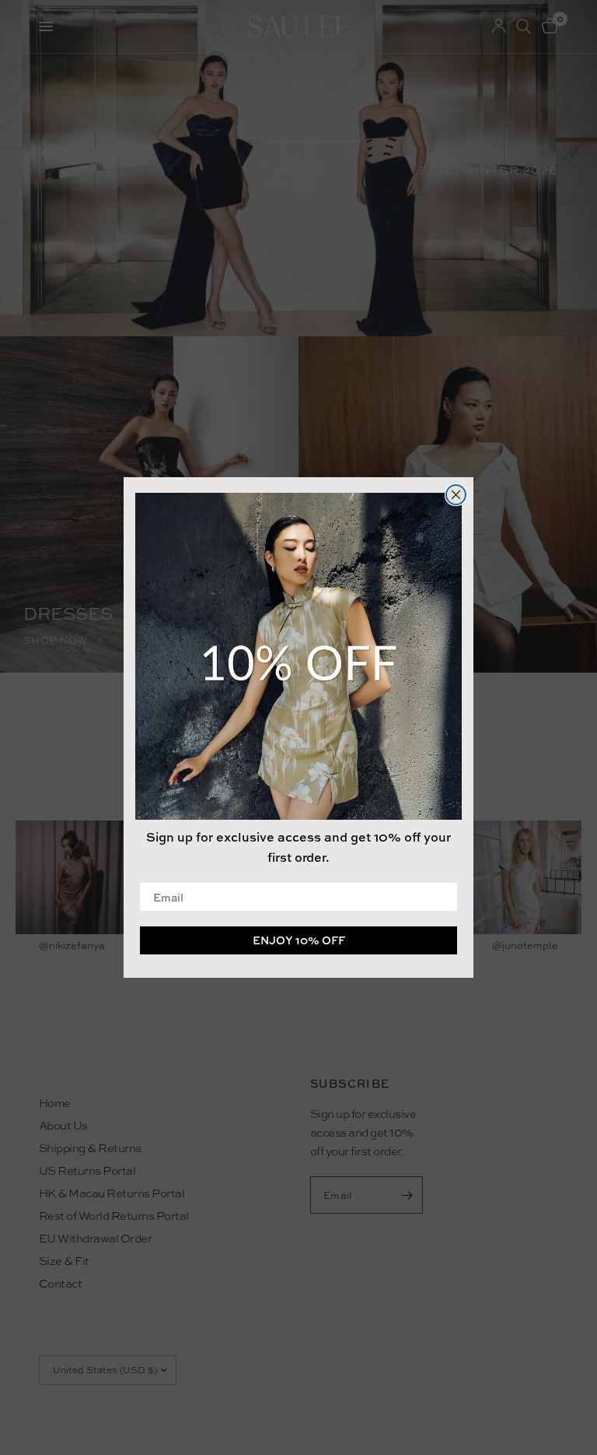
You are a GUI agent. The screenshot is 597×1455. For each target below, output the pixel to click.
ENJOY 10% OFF (299, 940)
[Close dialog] (456, 494)
